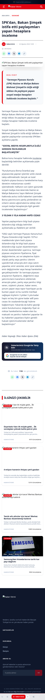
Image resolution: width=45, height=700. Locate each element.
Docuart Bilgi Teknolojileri (16, 692)
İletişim (6, 651)
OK (39, 673)
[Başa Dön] (40, 697)
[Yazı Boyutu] (7, 697)
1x (27, 697)
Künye (5, 647)
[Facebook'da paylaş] (9, 54)
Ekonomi (15, 16)
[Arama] (41, 7)
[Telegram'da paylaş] (19, 54)
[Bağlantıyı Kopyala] (24, 54)
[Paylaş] (33, 697)
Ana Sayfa (5, 16)
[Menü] (4, 7)
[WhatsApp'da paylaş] (4, 54)
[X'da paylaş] (14, 54)
